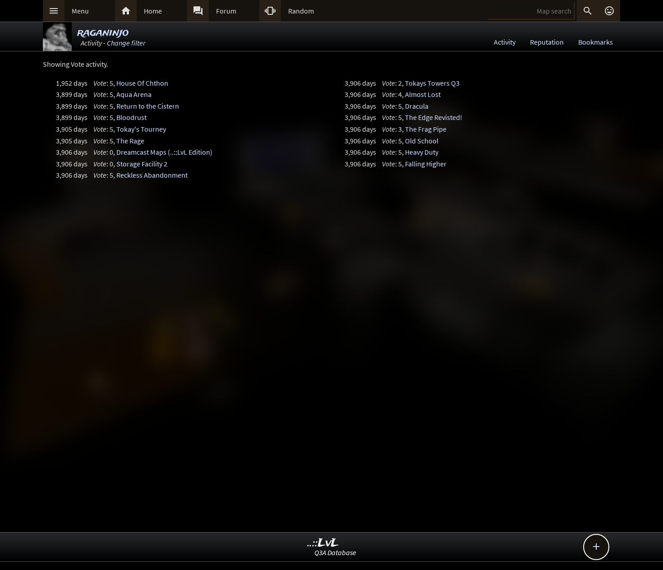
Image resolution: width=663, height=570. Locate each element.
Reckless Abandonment (152, 174)
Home (153, 10)
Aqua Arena (134, 94)
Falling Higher (426, 163)
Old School (421, 140)
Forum (226, 10)
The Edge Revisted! (433, 117)
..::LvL (323, 543)
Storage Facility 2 (141, 163)
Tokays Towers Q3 (432, 82)
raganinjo (103, 33)
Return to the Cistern (147, 105)
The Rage (130, 140)
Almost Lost (423, 94)
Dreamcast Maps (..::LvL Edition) (164, 151)
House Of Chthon (142, 82)
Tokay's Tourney (141, 128)
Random (301, 10)
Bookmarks (595, 41)
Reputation (547, 41)
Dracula (416, 105)
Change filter (126, 42)
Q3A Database (335, 552)
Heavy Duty (421, 151)
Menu (80, 10)
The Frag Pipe (426, 128)
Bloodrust (131, 117)
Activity (505, 41)
